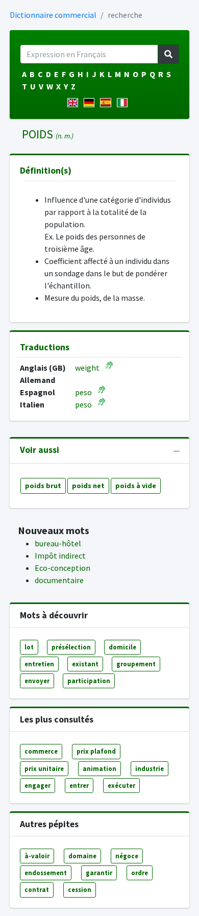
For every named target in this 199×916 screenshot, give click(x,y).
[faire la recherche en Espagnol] (107, 103)
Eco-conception (62, 568)
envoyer (36, 681)
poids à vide (135, 485)
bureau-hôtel (58, 543)
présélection (71, 647)
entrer (79, 785)
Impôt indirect (60, 555)
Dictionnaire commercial (53, 15)
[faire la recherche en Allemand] (91, 103)
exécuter (121, 785)
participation (88, 681)
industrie (149, 768)
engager (37, 785)
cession (79, 889)
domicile (122, 647)
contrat (36, 889)
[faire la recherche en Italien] (124, 103)
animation (99, 768)
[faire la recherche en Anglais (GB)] (74, 103)
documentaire (59, 580)
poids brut (43, 485)
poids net (88, 485)
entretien (39, 664)
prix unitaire (44, 768)
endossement (45, 873)
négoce (126, 856)
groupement (136, 664)
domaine (82, 856)
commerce (41, 751)
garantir (99, 873)
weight (87, 368)
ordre (139, 873)
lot (29, 647)
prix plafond (96, 751)
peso (83, 392)
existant (85, 664)
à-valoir (36, 856)
